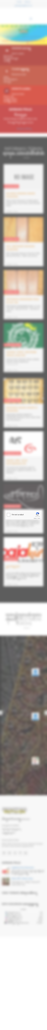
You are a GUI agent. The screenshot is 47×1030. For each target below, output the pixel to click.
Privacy (35, 518)
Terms (38, 518)
